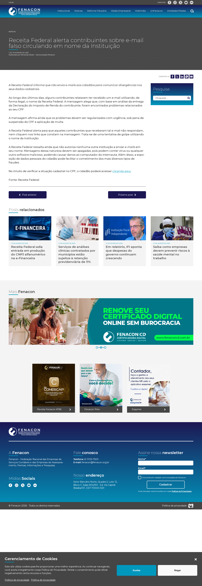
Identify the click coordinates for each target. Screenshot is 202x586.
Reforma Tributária (96, 11)
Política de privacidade (17, 580)
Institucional (64, 11)
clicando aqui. (121, 171)
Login (11, 2)
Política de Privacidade (53, 569)
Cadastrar (165, 484)
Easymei (136, 409)
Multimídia (140, 11)
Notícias (78, 11)
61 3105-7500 (91, 459)
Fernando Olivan (27, 55)
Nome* (142, 459)
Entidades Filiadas (176, 11)
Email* (142, 468)
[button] (195, 559)
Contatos (161, 2)
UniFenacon (156, 11)
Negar (177, 570)
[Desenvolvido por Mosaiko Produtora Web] (190, 505)
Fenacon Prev (92, 409)
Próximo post (125, 194)
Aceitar (136, 570)
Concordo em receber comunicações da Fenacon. (164, 477)
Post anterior (29, 194)
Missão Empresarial (121, 11)
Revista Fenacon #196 (49, 409)
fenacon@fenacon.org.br (95, 462)
